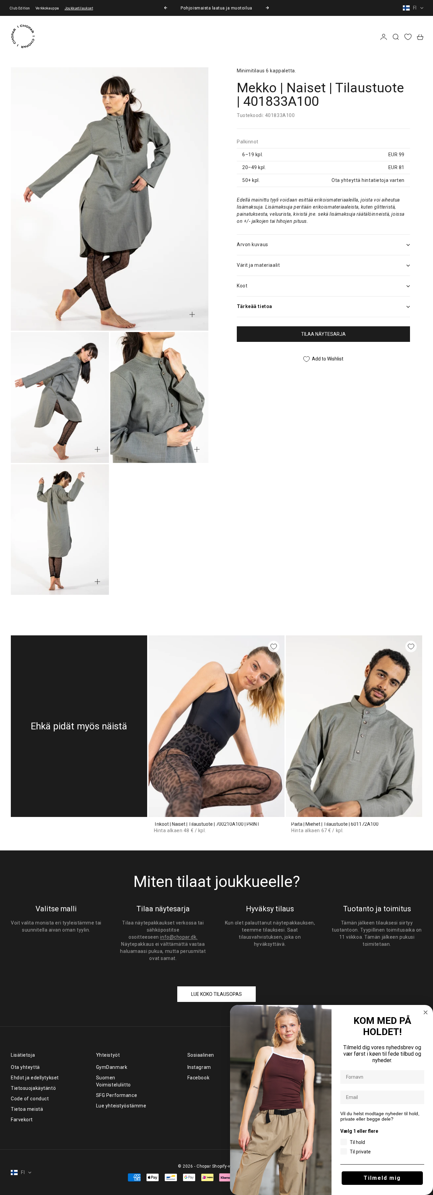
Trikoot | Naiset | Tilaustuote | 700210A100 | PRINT (207, 824)
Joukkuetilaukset (79, 8)
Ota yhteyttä (25, 1067)
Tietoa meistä (27, 1109)
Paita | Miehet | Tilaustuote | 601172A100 (335, 824)
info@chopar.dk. (178, 937)
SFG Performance (116, 1095)
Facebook (198, 1077)
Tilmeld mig (382, 1178)
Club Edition (19, 8)
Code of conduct (30, 1098)
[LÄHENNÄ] (192, 314)
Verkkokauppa (47, 8)
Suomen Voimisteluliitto (113, 1081)
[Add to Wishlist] (273, 646)
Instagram (199, 1067)
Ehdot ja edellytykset (35, 1077)
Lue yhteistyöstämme (121, 1105)
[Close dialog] (425, 1012)
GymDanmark (112, 1067)
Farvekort (22, 1119)
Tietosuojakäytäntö (33, 1088)
